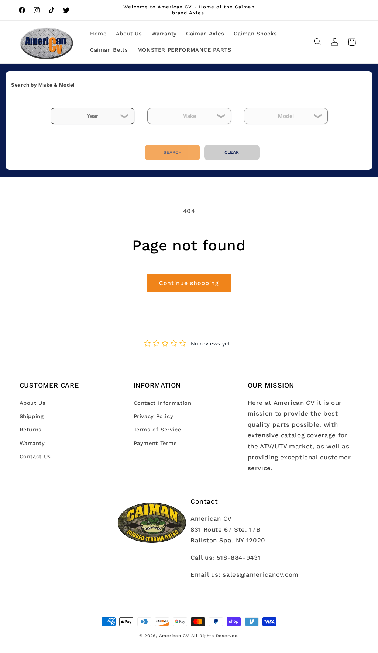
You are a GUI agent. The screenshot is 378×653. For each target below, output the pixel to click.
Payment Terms (155, 443)
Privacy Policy (153, 416)
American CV (174, 635)
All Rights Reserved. (215, 635)
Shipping (32, 416)
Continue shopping (189, 282)
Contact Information (163, 403)
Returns (31, 429)
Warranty (32, 443)
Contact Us (35, 456)
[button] (317, 42)
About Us (33, 403)
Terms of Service (157, 429)
